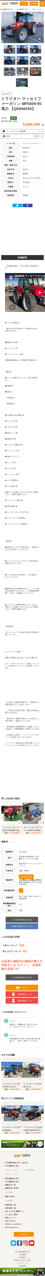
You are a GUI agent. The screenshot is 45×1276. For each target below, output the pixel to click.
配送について (10, 1218)
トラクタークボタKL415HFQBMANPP (33, 1128)
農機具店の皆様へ (12, 1188)
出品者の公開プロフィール (22, 926)
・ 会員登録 (8, 1192)
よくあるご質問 (11, 1214)
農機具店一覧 (10, 1185)
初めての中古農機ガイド (15, 1211)
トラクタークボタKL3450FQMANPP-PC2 (11, 1129)
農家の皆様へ (10, 1196)
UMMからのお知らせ (13, 1224)
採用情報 (22, 1266)
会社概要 (22, 1255)
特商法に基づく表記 (22, 1260)
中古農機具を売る (12, 1182)
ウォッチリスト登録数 (16, 131)
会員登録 (33, 3)
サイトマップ (22, 1263)
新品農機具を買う (12, 1178)
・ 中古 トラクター (11, 1170)
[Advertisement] (22, 230)
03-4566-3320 (26, 877)
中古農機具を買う (12, 1166)
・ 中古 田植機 (28, 1170)
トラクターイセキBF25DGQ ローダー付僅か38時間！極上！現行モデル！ (33, 1085)
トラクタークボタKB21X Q (11, 1085)
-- (21, 890)
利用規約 (22, 1257)
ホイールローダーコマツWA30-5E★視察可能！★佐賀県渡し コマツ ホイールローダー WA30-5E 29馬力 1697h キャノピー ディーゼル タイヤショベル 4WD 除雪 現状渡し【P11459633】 (11, 829)
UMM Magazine (11, 1227)
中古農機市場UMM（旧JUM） (17, 1163)
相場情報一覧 (10, 1205)
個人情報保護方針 (22, 1252)
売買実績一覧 (10, 1208)
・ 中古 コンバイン (11, 1174)
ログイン (24, 3)
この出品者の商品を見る (22, 920)
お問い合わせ (10, 1221)
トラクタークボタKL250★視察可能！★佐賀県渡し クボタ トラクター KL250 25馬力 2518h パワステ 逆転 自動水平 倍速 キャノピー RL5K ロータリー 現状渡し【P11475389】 (33, 829)
